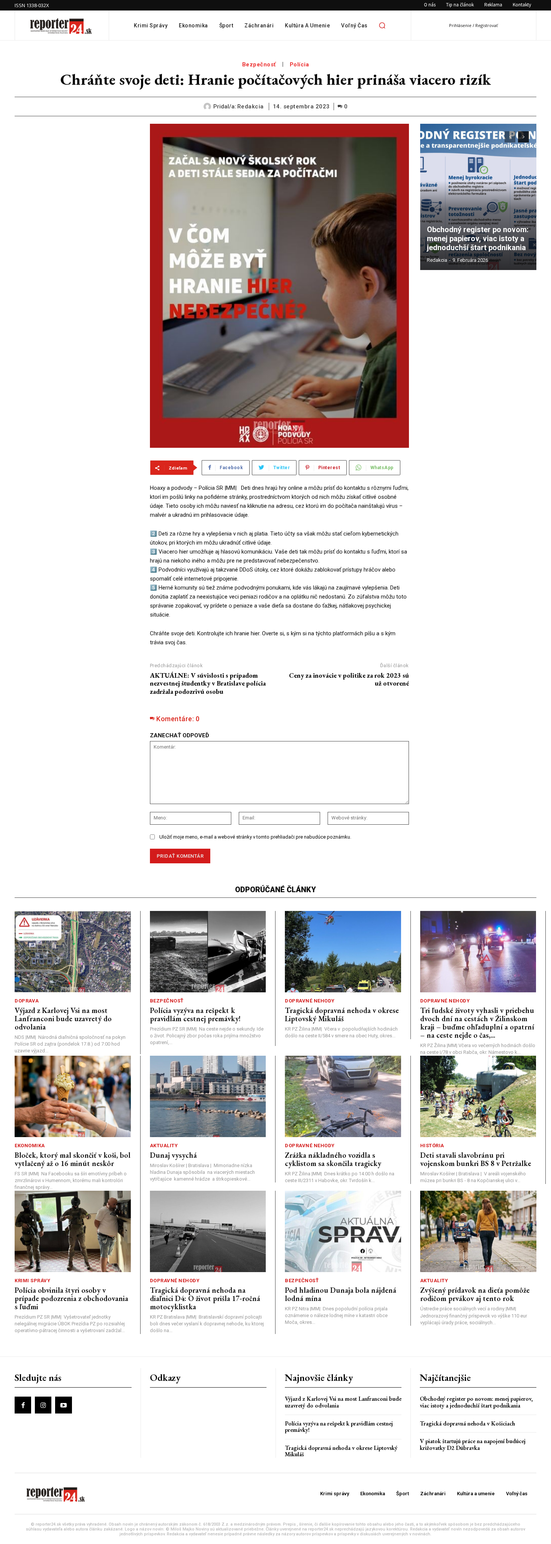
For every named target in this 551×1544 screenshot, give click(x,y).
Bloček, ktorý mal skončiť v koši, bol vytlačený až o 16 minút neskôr (72, 1159)
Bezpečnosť (259, 64)
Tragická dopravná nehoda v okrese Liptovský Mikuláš (342, 1014)
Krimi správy (32, 1280)
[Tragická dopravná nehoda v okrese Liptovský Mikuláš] (343, 951)
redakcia (250, 106)
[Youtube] (63, 1405)
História (432, 1145)
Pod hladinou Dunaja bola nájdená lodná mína (340, 1294)
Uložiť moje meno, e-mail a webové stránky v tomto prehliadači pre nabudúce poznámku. (255, 837)
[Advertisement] (77, 171)
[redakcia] (208, 106)
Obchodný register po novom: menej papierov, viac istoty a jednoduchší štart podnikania (478, 238)
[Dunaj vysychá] (208, 1096)
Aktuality (164, 1145)
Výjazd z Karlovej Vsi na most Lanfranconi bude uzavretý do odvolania (63, 1018)
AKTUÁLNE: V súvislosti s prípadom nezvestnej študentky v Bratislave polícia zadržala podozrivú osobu (208, 683)
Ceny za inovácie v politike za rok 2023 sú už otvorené (349, 679)
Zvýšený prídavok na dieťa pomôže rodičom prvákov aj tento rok (475, 1294)
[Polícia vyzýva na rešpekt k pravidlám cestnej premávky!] (208, 951)
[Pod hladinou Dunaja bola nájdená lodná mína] (343, 1231)
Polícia (299, 64)
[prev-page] (510, 137)
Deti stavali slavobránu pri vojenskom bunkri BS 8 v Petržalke (475, 1159)
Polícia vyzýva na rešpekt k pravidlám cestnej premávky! (195, 1014)
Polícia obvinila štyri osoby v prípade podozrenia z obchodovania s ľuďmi (71, 1298)
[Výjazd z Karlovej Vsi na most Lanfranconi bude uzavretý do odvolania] (73, 951)
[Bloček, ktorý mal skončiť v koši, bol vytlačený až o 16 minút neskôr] (73, 1096)
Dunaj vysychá (173, 1155)
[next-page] (523, 137)
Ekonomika (30, 1145)
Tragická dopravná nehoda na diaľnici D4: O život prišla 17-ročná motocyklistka (205, 1298)
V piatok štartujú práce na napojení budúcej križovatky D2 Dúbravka (473, 1444)
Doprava (27, 1000)
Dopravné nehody (310, 1000)
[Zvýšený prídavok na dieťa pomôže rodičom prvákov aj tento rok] (478, 1231)
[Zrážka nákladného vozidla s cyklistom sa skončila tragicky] (343, 1096)
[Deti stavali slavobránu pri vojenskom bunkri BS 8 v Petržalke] (478, 1096)
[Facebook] (23, 1405)
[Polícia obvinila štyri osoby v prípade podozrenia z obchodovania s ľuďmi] (73, 1231)
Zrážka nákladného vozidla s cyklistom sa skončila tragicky (333, 1159)
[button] (382, 25)
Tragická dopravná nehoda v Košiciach (467, 1423)
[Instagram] (43, 1405)
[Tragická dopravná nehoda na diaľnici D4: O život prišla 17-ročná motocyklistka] (208, 1231)
